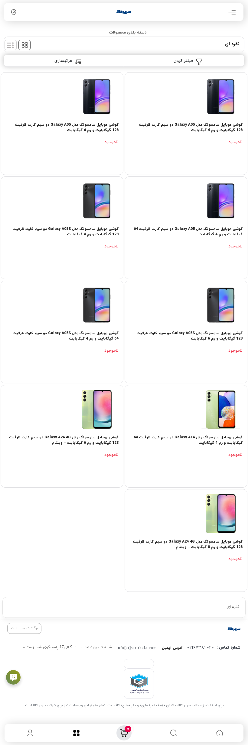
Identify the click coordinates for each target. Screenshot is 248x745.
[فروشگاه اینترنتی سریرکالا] (234, 628)
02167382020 (200, 647)
